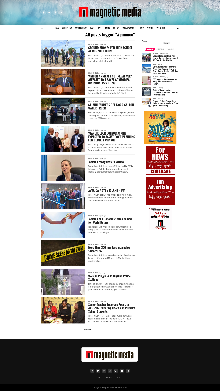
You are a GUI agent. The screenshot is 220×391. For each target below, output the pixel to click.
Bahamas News (67, 28)
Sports (107, 28)
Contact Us (119, 377)
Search (144, 41)
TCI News (116, 28)
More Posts (88, 329)
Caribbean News (81, 28)
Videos (142, 28)
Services (109, 377)
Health (92, 28)
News (99, 28)
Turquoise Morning (129, 28)
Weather (150, 28)
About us (100, 377)
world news (161, 28)
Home (57, 28)
